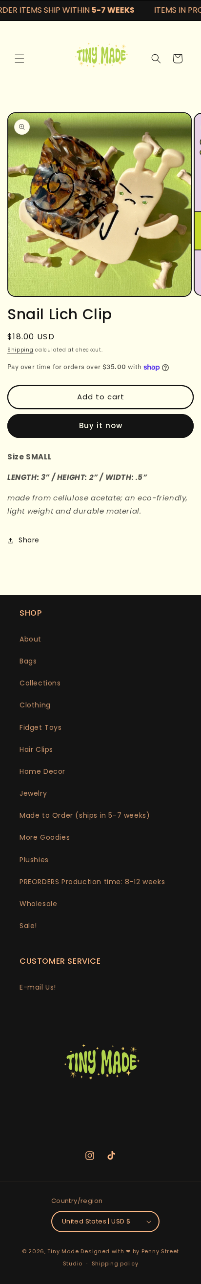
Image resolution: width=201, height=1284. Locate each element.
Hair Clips (36, 749)
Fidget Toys (41, 727)
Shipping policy (115, 1263)
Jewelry (33, 793)
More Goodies (45, 837)
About (30, 639)
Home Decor (42, 771)
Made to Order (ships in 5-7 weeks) (85, 815)
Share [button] (29, 540)
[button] (19, 58)
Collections (40, 683)
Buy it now (100, 425)
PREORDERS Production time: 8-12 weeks (92, 882)
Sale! (28, 926)
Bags (28, 661)
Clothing (35, 705)
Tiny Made (63, 1251)
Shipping (20, 349)
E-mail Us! (38, 987)
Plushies (34, 860)
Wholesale (38, 904)
